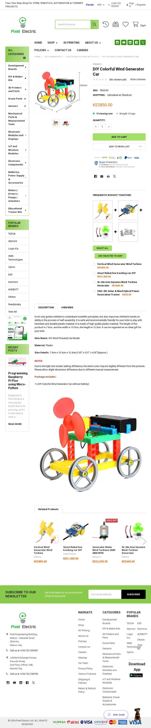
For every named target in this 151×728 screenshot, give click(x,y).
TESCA (11, 233)
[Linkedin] (130, 42)
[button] (17, 328)
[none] (61, 89)
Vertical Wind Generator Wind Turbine (119, 264)
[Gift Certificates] (116, 24)
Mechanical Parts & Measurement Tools (16, 119)
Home (38, 42)
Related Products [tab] (48, 509)
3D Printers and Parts (14, 89)
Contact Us (63, 50)
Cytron (11, 267)
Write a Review (138, 79)
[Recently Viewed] (106, 24)
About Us (91, 42)
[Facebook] (136, 42)
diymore (12, 241)
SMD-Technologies (15, 258)
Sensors (13, 106)
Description (46, 307)
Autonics (13, 281)
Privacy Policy (85, 668)
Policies (40, 50)
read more (15, 424)
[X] (142, 42)
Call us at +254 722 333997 (24, 650)
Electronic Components (15, 163)
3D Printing (71, 42)
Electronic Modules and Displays (15, 135)
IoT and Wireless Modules (13, 150)
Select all (102, 248)
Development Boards (16, 67)
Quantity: (99, 120)
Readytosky (14, 304)
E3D (10, 274)
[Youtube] (124, 42)
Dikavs (11, 296)
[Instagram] (117, 42)
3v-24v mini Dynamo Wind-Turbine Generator (133, 550)
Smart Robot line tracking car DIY (116, 273)
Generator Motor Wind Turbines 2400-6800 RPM (104, 550)
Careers (82, 50)
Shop (51, 42)
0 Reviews (67, 307)
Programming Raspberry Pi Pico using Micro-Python (18, 381)
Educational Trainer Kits (15, 210)
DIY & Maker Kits (15, 78)
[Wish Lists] (126, 24)
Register (141, 4)
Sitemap (82, 657)
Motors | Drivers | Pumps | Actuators (14, 196)
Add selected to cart (110, 256)
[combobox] (77, 24)
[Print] (108, 176)
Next (144, 541)
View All (12, 311)
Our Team (83, 663)
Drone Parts (15, 98)
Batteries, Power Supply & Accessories (16, 177)
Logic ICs (13, 248)
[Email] (101, 176)
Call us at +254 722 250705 (24, 673)
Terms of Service (87, 673)
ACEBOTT (13, 289)
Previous (35, 541)
